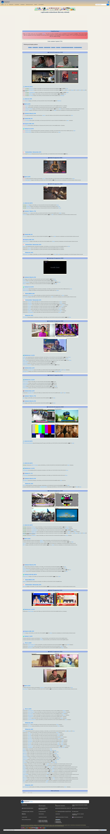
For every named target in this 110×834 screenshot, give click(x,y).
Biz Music (29, 153)
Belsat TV (26, 100)
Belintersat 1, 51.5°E (30, 355)
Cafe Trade (24, 586)
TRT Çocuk (30, 738)
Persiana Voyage (25, 387)
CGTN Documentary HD (32, 719)
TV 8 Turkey (25, 762)
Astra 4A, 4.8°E (28, 98)
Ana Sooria (24, 214)
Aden (23, 279)
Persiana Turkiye (25, 774)
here (44, 33)
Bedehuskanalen (30, 715)
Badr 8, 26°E (27, 104)
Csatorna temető (24, 817)
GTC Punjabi (31, 95)
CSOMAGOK (22, 4)
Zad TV (29, 213)
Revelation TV (34, 535)
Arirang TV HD (31, 88)
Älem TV (26, 153)
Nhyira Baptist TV (28, 180)
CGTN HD (29, 718)
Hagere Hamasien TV (26, 241)
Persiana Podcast (25, 383)
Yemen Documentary (26, 282)
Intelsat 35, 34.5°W (29, 128)
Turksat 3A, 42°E (29, 722)
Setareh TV (30, 310)
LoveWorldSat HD (32, 92)
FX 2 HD (29, 306)
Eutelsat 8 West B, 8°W (30, 113)
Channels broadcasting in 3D (78, 817)
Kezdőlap (31, 801)
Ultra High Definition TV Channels (62, 817)
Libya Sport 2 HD (30, 369)
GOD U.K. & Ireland (35, 465)
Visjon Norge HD (30, 710)
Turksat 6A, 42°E (29, 785)
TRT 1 (29, 732)
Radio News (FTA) (47, 47)
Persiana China (25, 381)
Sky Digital (27, 88)
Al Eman (24, 280)
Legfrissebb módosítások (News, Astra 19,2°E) (80, 808)
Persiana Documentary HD (27, 364)
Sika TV (44, 178)
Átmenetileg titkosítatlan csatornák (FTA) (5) (64, 811)
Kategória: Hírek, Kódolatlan (43, 821)
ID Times (41, 639)
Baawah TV (27, 110)
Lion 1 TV (26, 105)
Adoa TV (41, 540)
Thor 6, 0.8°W (28, 642)
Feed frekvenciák (58, 821)
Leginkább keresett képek (43, 817)
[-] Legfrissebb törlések (77, 47)
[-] (7, 4)
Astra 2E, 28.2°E (28, 441)
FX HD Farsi (30, 304)
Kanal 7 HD (24, 777)
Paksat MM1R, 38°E (30, 293)
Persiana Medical (25, 361)
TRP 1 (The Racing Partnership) (28, 443)
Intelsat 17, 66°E (28, 636)
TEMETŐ (35, 4)
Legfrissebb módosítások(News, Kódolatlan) (43, 809)
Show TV (24, 780)
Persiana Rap (25, 384)
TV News (30, 47)
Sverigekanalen (30, 716)
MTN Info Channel (28, 130)
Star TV (29, 724)
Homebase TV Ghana (28, 108)
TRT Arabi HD (30, 741)
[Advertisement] (55, 22)
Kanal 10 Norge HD (31, 712)
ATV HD (24, 768)
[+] (5, 4)
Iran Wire (29, 307)
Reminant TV (42, 687)
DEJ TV (29, 309)
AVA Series (29, 303)
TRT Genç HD (25, 317)
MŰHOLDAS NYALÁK (29, 4)
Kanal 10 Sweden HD (31, 644)
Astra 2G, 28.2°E (29, 86)
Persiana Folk (25, 363)
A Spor (24, 765)
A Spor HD (24, 771)
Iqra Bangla (28, 206)
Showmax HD (25, 759)
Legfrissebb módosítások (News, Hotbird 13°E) (63, 808)
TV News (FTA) (35, 47)
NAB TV (26, 107)
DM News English (31, 295)
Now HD (24, 485)
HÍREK (2, 4)
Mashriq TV (24, 581)
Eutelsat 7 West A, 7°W (30, 211)
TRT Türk (29, 735)
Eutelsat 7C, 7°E (28, 473)
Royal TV (24, 246)
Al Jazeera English (31, 646)
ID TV (41, 638)
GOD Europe (30, 647)
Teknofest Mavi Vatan (26, 254)
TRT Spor (29, 744)
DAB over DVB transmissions (26, 819)
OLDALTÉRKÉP (41, 4)
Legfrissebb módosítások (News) (28, 808)
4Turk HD (24, 386)
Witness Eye (25, 753)
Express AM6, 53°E (29, 123)
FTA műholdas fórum (58, 822)
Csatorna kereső (75, 811)
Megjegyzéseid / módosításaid (60, 805)
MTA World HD (31, 90)
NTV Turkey (30, 726)
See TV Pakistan (25, 296)
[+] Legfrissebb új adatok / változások (67, 47)
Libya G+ (43, 115)
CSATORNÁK (17, 4)
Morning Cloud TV (25, 576)
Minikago (24, 750)
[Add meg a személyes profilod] (108, 2)
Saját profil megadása (42, 805)
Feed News (58, 47)
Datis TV (29, 249)
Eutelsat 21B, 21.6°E (29, 368)
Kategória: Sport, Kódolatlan (43, 820)
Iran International (30, 312)
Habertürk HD (25, 756)
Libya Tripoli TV (25, 480)
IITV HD (26, 125)
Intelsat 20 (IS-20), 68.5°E (31, 574)
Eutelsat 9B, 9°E (28, 118)
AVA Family (29, 301)
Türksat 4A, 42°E (29, 252)
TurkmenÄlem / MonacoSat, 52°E (33, 152)
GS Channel (27, 120)
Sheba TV (24, 283)
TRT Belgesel (30, 747)
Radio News (41, 47)
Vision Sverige (30, 713)
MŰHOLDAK (11, 4)
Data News (53, 47)
